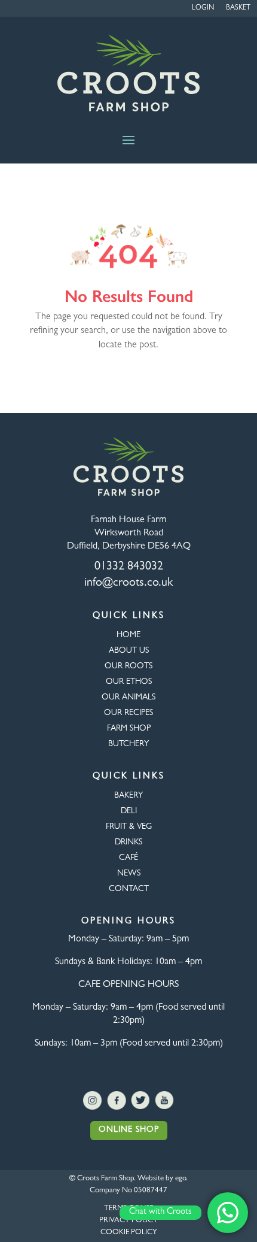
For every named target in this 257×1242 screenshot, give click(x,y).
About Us (129, 651)
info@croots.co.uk (128, 583)
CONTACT (129, 889)
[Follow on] (92, 1100)
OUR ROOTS (128, 666)
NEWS (128, 874)
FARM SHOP (129, 729)
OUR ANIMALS (128, 697)
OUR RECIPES (128, 713)
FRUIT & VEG (129, 827)
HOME (128, 635)
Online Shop (129, 1130)
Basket (238, 8)
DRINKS (128, 842)
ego (180, 1179)
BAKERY (128, 796)
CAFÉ (128, 858)
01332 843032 (128, 567)
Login (203, 8)
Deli (129, 811)
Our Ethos (129, 682)
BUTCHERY (128, 744)
